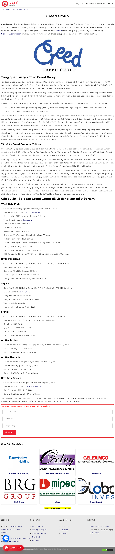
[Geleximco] (96, 460)
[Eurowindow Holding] (19, 460)
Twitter (64, 533)
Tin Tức (100, 4)
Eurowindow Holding (19, 473)
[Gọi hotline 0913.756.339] (6, 547)
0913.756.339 (15, 548)
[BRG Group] (19, 488)
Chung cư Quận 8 (33, 386)
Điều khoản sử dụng (60, 549)
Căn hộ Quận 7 (24, 292)
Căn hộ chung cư (39, 530)
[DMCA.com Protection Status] (107, 550)
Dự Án (79, 4)
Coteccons (27, 220)
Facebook (65, 526)
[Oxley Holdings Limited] (57, 460)
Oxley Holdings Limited (57, 473)
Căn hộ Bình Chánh (33, 212)
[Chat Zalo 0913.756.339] (6, 538)
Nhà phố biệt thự (39, 533)
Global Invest (96, 502)
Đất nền (35, 540)
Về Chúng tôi (37, 526)
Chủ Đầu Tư (23, 10)
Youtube (64, 530)
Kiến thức (89, 4)
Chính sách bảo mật (43, 549)
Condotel (36, 537)
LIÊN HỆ (110, 4)
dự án (59, 31)
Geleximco (96, 473)
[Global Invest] (96, 488)
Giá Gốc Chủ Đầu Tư (10, 10)
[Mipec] (57, 488)
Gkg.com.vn (94, 533)
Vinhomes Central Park (99, 526)
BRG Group (19, 502)
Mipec (57, 502)
